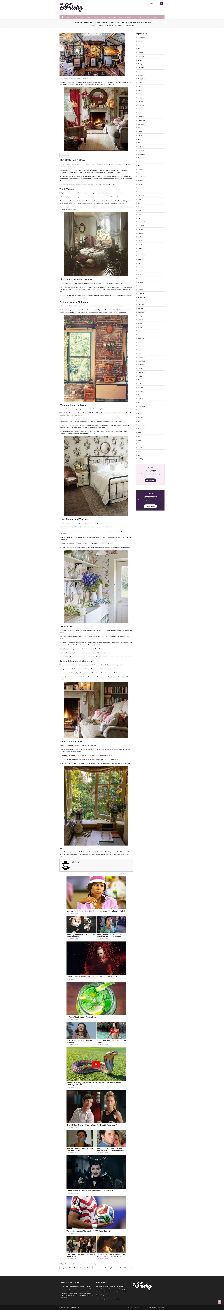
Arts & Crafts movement (81, 193)
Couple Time (141, 120)
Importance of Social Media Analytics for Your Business (77, 1268)
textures (88, 1264)
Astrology (140, 52)
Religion (140, 376)
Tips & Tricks (141, 425)
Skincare (140, 391)
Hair (139, 218)
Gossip (140, 207)
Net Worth (141, 338)
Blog (139, 71)
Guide (139, 210)
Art (139, 49)
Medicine (140, 308)
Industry (140, 267)
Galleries (140, 184)
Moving (140, 327)
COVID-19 (141, 124)
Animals (140, 41)
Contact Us (136, 1307)
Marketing (141, 304)
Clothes (140, 112)
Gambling (140, 188)
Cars (139, 86)
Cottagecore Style (77, 1264)
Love (103, 17)
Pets (139, 353)
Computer (141, 116)
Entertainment (129, 17)
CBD (139, 94)
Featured (140, 169)
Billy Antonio (64, 78)
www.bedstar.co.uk (97, 289)
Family (140, 161)
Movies (97, 17)
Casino (140, 90)
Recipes (140, 368)
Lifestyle (140, 289)
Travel (154, 17)
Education (141, 150)
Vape (139, 444)
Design (140, 139)
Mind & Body (141, 312)
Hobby (140, 248)
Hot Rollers (141, 259)
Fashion (140, 165)
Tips (139, 421)
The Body (140, 417)
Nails (139, 334)
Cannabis (140, 82)
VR (139, 455)
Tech (139, 410)
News (75, 17)
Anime (140, 45)
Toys (139, 432)
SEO (139, 383)
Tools (139, 428)
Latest (142, 1307)
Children (140, 101)
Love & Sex (141, 293)
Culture (140, 135)
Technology (141, 413)
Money (140, 316)
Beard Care (141, 56)
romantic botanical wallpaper (69, 425)
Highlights (141, 240)
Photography (141, 357)
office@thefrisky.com (105, 1295)
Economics (141, 146)
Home (68, 17)
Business (140, 75)
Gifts (139, 199)
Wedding (140, 459)
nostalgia (85, 665)
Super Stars (141, 406)
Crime (139, 128)
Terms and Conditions (151, 1307)
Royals (147, 17)
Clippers (140, 109)
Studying (140, 398)
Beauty (140, 60)
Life (139, 286)
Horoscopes (141, 255)
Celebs (89, 17)
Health (82, 17)
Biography (141, 67)
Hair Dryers (141, 225)
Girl (139, 203)
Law (139, 278)
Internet (140, 270)
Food (139, 173)
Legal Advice (141, 282)
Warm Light (94, 1264)
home (84, 1264)
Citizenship (141, 105)
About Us (130, 1307)
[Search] (161, 3)
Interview (140, 274)
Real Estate (141, 365)
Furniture (140, 180)
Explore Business (150, 506)
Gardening (141, 195)
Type (139, 440)
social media (81, 164)
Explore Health (150, 480)
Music (139, 331)
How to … (141, 263)
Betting (140, 64)
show (67, 155)
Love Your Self (142, 297)
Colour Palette (68, 1264)
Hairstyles (141, 233)
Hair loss (140, 229)
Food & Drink (141, 176)
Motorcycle (141, 319)
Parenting (139, 17)
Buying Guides (142, 79)
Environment (141, 158)
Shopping (140, 387)
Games (140, 191)
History (140, 244)
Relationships (112, 17)
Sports (140, 395)
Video (139, 451)
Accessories (141, 37)
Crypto (140, 131)
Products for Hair (142, 361)
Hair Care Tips (142, 222)
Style (120, 17)
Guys (139, 214)
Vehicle (140, 447)
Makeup (140, 301)
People (140, 349)
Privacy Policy (161, 1307)
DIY (139, 143)
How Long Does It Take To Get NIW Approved (118, 1268)
